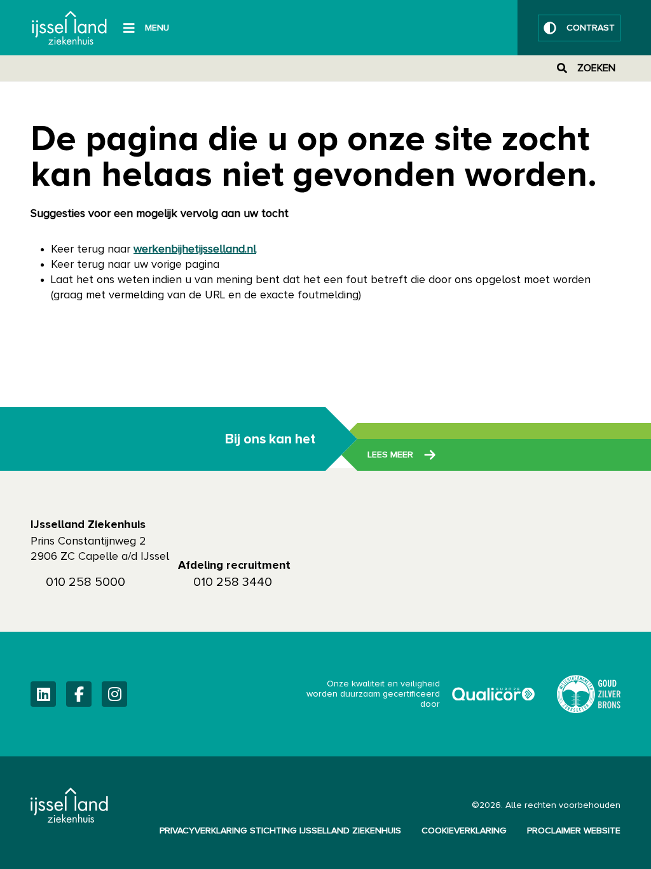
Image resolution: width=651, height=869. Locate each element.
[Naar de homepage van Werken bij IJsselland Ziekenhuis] (69, 27)
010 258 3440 (232, 582)
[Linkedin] (43, 694)
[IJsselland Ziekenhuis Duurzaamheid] (588, 694)
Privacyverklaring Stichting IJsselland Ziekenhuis (280, 830)
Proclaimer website (573, 830)
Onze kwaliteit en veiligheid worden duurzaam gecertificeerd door (421, 694)
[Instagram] (114, 694)
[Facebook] (79, 694)
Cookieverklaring (464, 830)
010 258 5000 (85, 582)
